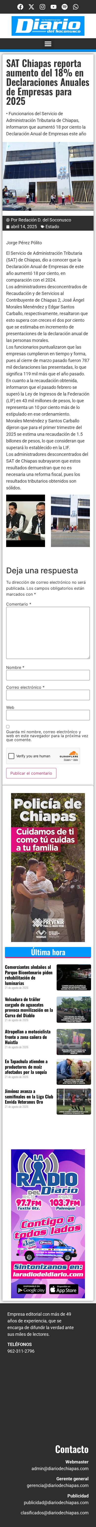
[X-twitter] (31, 6)
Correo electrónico (25, 687)
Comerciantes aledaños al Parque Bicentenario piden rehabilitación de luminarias (28, 975)
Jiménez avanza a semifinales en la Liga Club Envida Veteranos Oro (29, 1096)
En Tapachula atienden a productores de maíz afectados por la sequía (26, 1066)
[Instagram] (42, 6)
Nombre (15, 667)
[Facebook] (20, 6)
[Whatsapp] (75, 6)
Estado (52, 226)
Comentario (18, 604)
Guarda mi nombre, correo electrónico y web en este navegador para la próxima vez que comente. (47, 736)
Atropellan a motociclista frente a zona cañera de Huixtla (27, 1036)
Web (10, 707)
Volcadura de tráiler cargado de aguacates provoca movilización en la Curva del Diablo (29, 1007)
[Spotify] (64, 6)
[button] (48, 43)
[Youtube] (53, 6)
